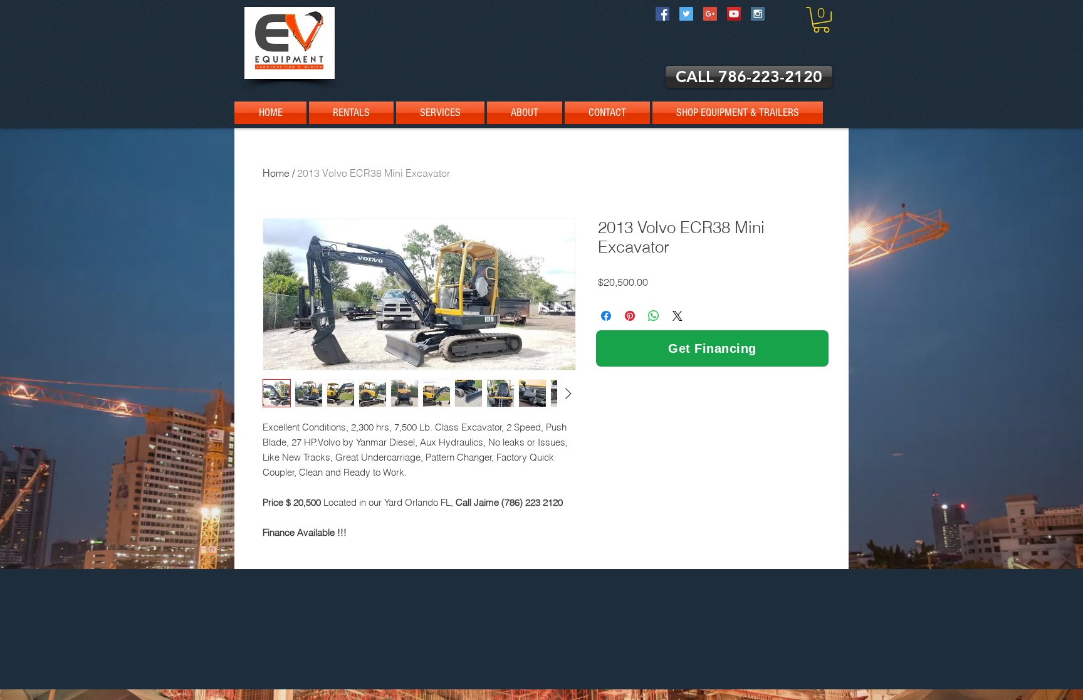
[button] (821, 20)
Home (276, 173)
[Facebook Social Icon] (662, 14)
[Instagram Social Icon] (758, 14)
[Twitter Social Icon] (686, 14)
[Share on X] (677, 315)
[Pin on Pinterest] (629, 315)
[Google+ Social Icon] (710, 14)
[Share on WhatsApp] (653, 315)
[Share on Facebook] (606, 315)
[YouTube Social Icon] (734, 14)
